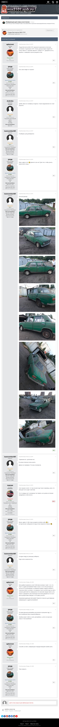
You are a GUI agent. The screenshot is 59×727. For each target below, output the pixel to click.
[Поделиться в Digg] (9, 716)
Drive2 (10, 87)
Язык (21, 724)
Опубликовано (26, 44)
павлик (10, 485)
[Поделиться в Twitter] (2, 716)
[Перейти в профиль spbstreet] (4, 33)
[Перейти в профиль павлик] (10, 493)
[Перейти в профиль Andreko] (10, 109)
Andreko (10, 101)
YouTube (10, 122)
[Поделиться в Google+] (7, 716)
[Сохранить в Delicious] (12, 716)
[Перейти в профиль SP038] (3, 22)
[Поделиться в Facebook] (5, 716)
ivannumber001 (10, 131)
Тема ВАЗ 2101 (28, 721)
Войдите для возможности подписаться (12, 30)
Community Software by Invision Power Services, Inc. (29, 725)
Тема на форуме (11, 93)
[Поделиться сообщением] (55, 44)
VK (10, 88)
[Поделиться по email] (14, 716)
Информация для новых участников (18, 22)
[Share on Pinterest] (16, 716)
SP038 (10, 67)
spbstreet (17, 34)
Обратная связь (34, 724)
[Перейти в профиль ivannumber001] (10, 137)
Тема (26, 724)
